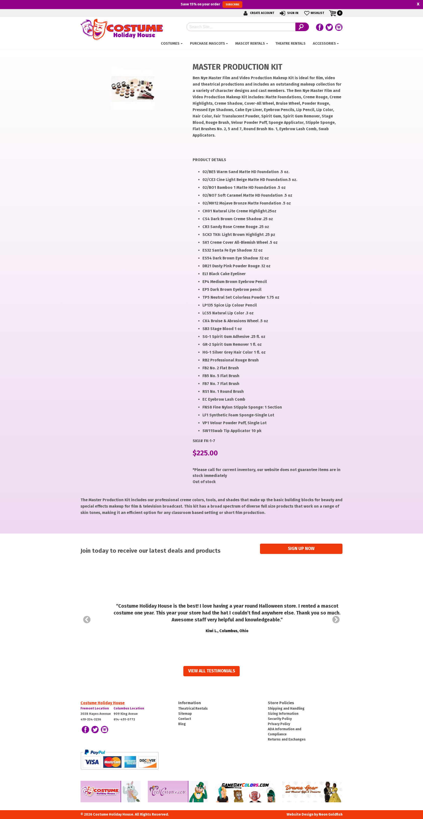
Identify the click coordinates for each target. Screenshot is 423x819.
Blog (182, 724)
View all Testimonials (211, 671)
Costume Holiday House (103, 703)
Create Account (261, 13)
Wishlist (317, 13)
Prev (87, 620)
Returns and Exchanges (287, 739)
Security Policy (280, 719)
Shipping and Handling (286, 708)
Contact (184, 719)
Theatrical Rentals (193, 708)
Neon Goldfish (330, 814)
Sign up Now (301, 548)
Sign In (292, 13)
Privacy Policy (279, 724)
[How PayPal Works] (120, 759)
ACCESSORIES (324, 43)
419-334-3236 (91, 719)
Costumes (170, 43)
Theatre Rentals (290, 43)
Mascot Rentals (250, 43)
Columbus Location (129, 708)
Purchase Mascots (207, 43)
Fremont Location (95, 708)
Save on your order (210, 4)
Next (336, 620)
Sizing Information (283, 714)
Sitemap (185, 714)
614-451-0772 (124, 719)
